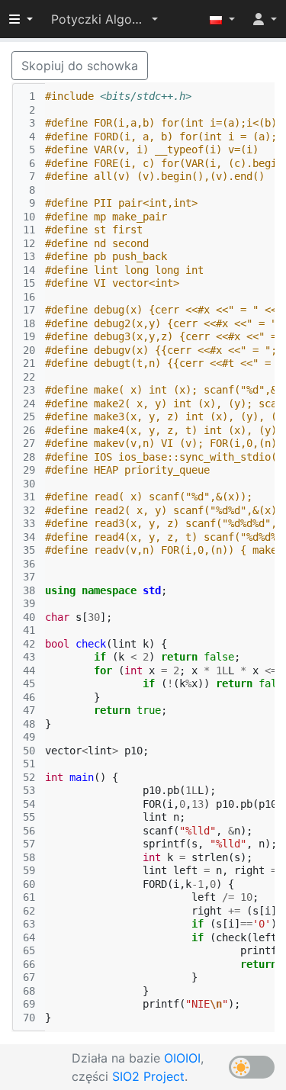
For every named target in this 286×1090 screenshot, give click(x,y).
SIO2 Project (148, 1076)
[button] (104, 19)
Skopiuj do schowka (79, 65)
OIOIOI (182, 1058)
